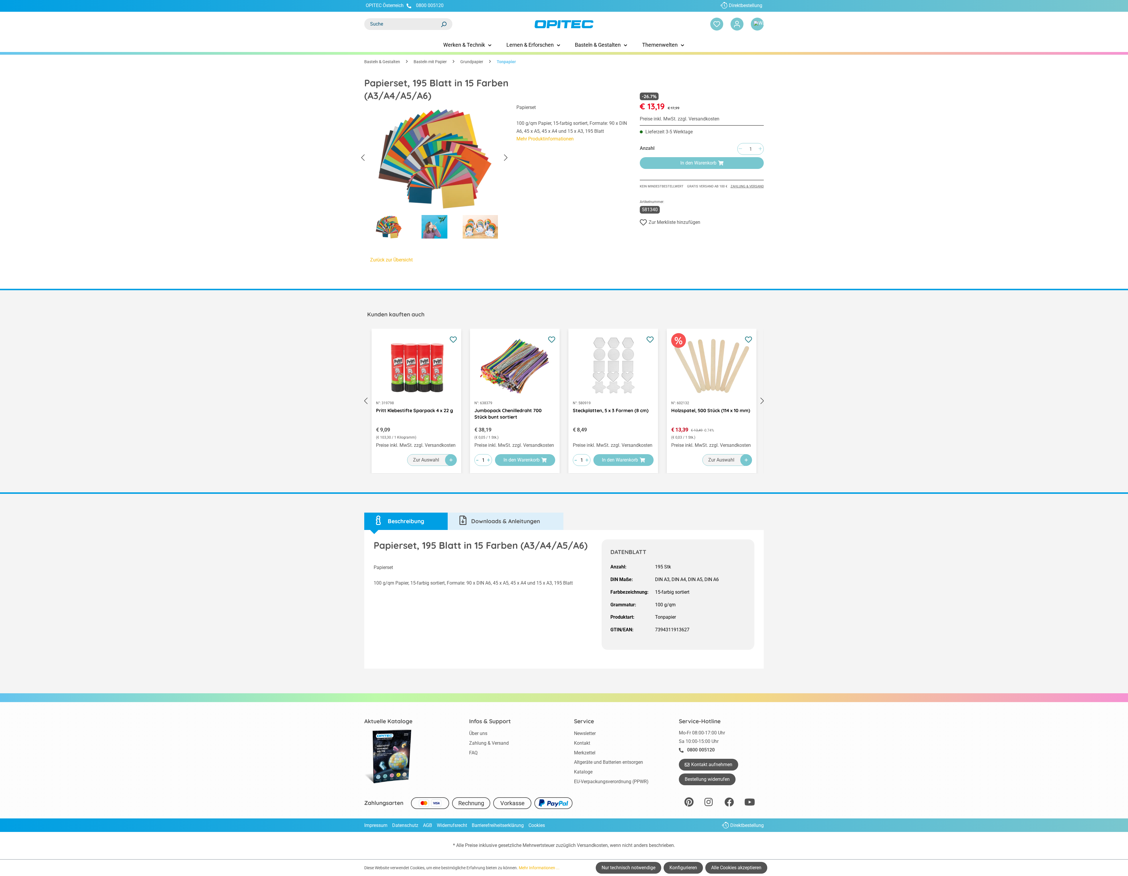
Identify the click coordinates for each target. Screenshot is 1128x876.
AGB (427, 825)
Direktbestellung (745, 5)
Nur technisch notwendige (628, 867)
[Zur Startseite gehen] (564, 24)
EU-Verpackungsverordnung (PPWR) (611, 781)
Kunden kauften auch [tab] (395, 314)
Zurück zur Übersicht (391, 260)
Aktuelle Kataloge (388, 721)
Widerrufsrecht (452, 825)
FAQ (473, 753)
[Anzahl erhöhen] (760, 149)
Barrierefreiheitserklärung (498, 825)
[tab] (406, 521)
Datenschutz (405, 825)
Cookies (536, 825)
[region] (434, 173)
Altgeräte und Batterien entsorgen (608, 762)
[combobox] (402, 24)
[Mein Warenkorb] (757, 24)
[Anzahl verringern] (740, 149)
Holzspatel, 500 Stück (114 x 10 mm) (710, 410)
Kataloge (583, 772)
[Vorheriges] (362, 157)
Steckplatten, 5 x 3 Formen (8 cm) (611, 410)
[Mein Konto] (737, 24)
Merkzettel (584, 753)
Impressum (375, 825)
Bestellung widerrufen (707, 779)
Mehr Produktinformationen (545, 139)
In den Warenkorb (698, 163)
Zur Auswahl (426, 460)
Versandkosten (592, 845)
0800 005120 (429, 5)
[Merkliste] (716, 24)
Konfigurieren (683, 867)
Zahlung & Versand (747, 186)
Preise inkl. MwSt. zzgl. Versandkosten (679, 119)
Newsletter (585, 733)
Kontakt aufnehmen (711, 764)
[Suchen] (443, 24)
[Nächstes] (505, 157)
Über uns (478, 733)
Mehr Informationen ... (539, 867)
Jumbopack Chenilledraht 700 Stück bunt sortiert (508, 413)
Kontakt (582, 743)
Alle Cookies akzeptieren (736, 867)
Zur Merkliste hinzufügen (674, 222)
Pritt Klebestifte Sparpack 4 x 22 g (414, 410)
